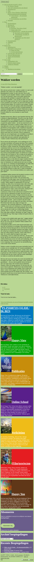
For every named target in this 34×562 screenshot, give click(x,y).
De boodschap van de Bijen (18, 19)
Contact (6, 67)
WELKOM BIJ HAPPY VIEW (13, 4)
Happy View (19, 340)
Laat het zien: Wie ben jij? (15, 53)
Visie (9, 11)
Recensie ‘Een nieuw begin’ (19, 28)
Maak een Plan (15, 50)
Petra (5, 22)
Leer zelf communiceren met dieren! (18, 8)
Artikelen (10, 42)
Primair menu (4, 1)
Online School (20, 401)
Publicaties (18, 371)
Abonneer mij (7, 526)
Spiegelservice (12, 9)
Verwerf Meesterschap (14, 55)
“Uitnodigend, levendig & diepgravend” (22, 35)
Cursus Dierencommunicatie (12, 552)
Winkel (6, 66)
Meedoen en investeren (14, 69)
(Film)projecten (21, 463)
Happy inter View (16, 30)
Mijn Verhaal (11, 26)
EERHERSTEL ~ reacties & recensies (21, 31)
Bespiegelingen (12, 23)
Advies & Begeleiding (14, 56)
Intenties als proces (9, 302)
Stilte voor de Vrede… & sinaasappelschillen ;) (17, 547)
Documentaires (12, 41)
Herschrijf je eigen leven (14, 48)
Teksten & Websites (13, 64)
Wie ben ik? (11, 25)
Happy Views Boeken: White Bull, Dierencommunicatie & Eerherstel (17, 13)
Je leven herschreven (17, 52)
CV (9, 44)
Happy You (7, 45)
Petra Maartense (12, 84)
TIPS (9, 58)
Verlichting (18, 432)
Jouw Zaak (7, 59)
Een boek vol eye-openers (22, 33)
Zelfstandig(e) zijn (13, 61)
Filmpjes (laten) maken (14, 63)
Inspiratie (10, 20)
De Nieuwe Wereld (13, 6)
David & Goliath (8, 550)
